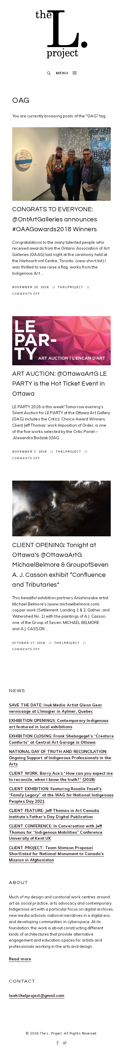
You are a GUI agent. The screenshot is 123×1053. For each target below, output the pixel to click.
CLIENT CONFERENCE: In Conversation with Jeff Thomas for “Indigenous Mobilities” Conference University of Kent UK (56, 832)
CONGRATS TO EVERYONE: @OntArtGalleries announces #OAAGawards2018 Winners (54, 219)
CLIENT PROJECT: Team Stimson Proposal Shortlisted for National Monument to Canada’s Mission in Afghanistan (56, 854)
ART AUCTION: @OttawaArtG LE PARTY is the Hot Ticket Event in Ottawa (59, 384)
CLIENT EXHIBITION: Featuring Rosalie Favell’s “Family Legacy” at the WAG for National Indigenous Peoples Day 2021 (61, 795)
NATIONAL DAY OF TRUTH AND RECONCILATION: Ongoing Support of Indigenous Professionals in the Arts (60, 757)
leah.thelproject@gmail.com (36, 995)
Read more (20, 958)
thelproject (71, 287)
